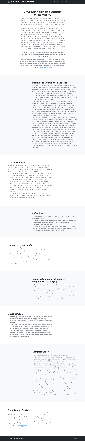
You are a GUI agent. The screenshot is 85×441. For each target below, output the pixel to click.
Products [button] (68, 2)
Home (43, 2)
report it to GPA (22, 425)
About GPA (53, 2)
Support (75, 2)
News (63, 2)
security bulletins (46, 68)
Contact (59, 2)
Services (48, 2)
